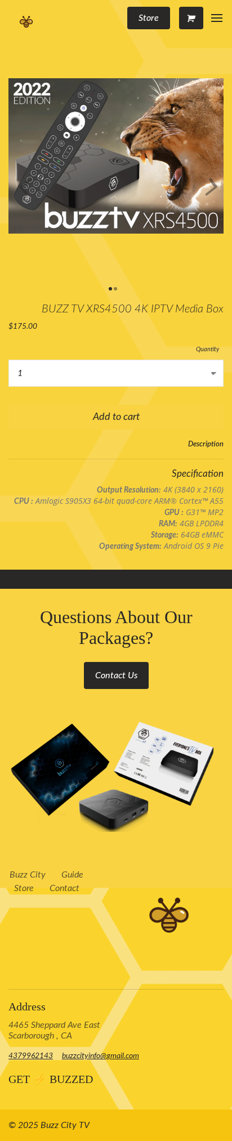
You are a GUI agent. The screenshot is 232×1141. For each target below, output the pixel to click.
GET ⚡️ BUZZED (50, 1079)
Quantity (207, 349)
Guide (72, 874)
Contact (64, 888)
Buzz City (28, 874)
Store (24, 888)
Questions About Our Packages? (116, 627)
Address (27, 1006)
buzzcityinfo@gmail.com (100, 1056)
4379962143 (30, 1056)
